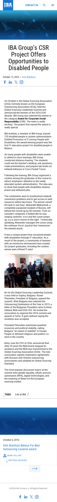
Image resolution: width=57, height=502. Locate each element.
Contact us (31, 5)
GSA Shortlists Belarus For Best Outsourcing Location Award (21, 447)
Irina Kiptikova (28, 77)
